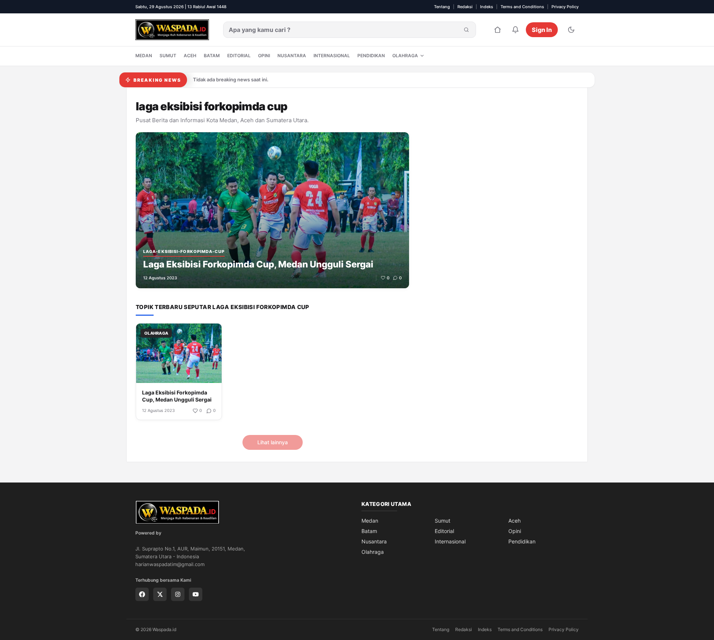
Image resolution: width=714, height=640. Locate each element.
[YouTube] (195, 594)
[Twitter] (160, 594)
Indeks (486, 6)
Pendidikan (371, 55)
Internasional (331, 55)
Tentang (442, 6)
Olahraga (405, 55)
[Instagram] (177, 594)
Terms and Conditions (522, 6)
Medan (143, 55)
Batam (212, 55)
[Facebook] (142, 594)
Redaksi (465, 6)
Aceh (190, 55)
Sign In (542, 29)
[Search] (466, 29)
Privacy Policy (565, 6)
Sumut (168, 55)
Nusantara (291, 55)
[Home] (497, 29)
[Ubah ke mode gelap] (571, 29)
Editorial (239, 55)
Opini (264, 55)
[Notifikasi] (515, 29)
